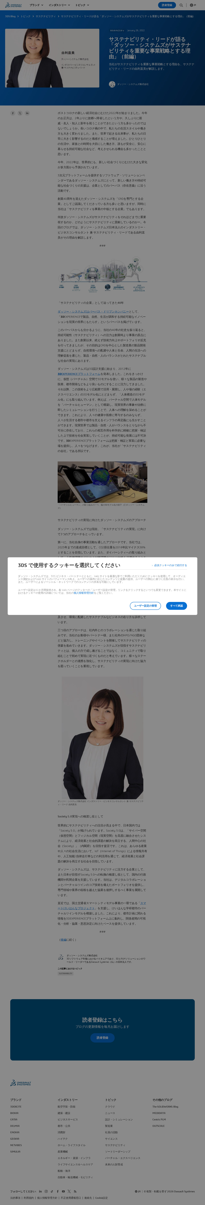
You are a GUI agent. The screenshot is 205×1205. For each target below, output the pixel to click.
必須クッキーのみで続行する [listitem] (170, 565)
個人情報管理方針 (84, 593)
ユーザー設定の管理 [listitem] (145, 606)
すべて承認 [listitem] (176, 606)
